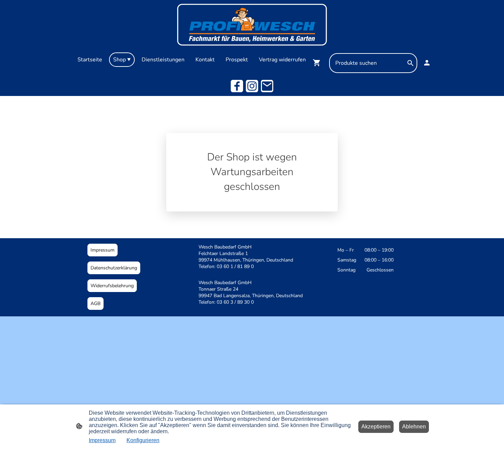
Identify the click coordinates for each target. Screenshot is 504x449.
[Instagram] (252, 86)
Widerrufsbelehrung (112, 285)
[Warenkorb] (318, 63)
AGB (95, 303)
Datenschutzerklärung (114, 268)
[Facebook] (237, 86)
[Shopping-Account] (427, 63)
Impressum (103, 250)
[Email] (267, 86)
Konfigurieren (143, 440)
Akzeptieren (376, 426)
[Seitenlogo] (252, 24)
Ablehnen (414, 426)
